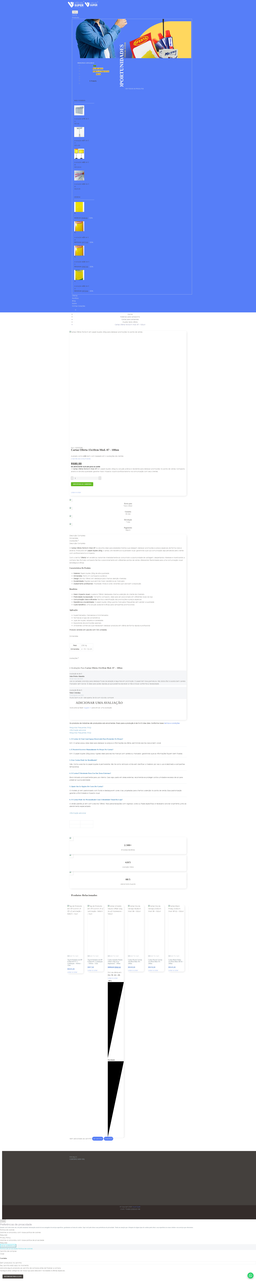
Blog (74, 301)
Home (74, 15)
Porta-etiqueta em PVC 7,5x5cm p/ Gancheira (89, 116)
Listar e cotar (76, 492)
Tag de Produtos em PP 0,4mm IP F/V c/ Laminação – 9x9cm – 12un (155, 962)
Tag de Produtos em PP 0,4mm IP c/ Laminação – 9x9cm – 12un (175, 961)
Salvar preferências (8, 1246)
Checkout (108, 1139)
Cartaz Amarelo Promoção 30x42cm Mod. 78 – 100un (92, 259)
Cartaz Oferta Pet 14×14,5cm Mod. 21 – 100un (115, 961)
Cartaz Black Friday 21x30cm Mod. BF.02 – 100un (95, 961)
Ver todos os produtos (134, 88)
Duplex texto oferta (130, 322)
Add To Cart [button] (73, 956)
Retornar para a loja (13, 1276)
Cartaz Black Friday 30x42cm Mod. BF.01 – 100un (135, 961)
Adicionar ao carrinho (82, 484)
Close (3, 1221)
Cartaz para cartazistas (130, 319)
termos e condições (172, 723)
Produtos (75, 17)
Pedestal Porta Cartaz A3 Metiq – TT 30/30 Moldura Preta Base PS (96, 160)
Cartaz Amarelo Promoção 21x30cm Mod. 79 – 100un (92, 235)
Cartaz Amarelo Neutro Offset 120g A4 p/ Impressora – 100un (94, 215)
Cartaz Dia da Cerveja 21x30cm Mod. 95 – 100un (74, 961)
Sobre (74, 303)
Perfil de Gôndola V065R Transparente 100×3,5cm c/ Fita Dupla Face (97, 181)
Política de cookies (25, 1249)
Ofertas (75, 296)
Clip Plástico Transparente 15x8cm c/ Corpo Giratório (92, 138)
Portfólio (75, 298)
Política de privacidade (9, 1249)
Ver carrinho (97, 1139)
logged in (87, 708)
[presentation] (69, 1020)
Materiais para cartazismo (130, 317)
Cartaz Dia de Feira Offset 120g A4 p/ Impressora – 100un (93, 283)
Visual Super (136, 1207)
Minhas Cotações (78, 306)
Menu (75, 12)
